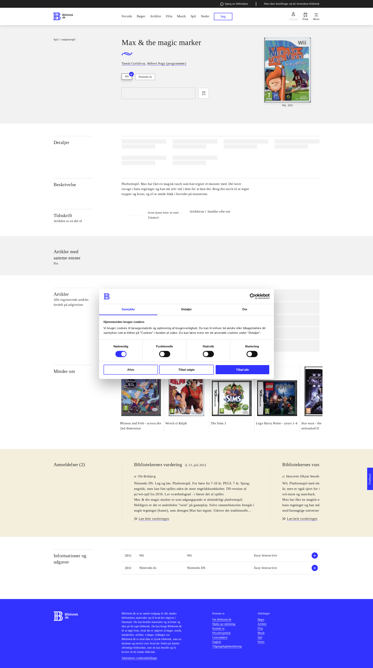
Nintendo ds (145, 76)
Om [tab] (244, 309)
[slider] (287, 72)
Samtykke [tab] (128, 309)
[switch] (164, 354)
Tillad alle (242, 369)
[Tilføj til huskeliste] (203, 93)
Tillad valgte (186, 369)
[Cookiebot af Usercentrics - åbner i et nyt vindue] (253, 296)
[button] (220, 555)
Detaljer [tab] (186, 309)
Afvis (130, 369)
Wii (127, 76)
